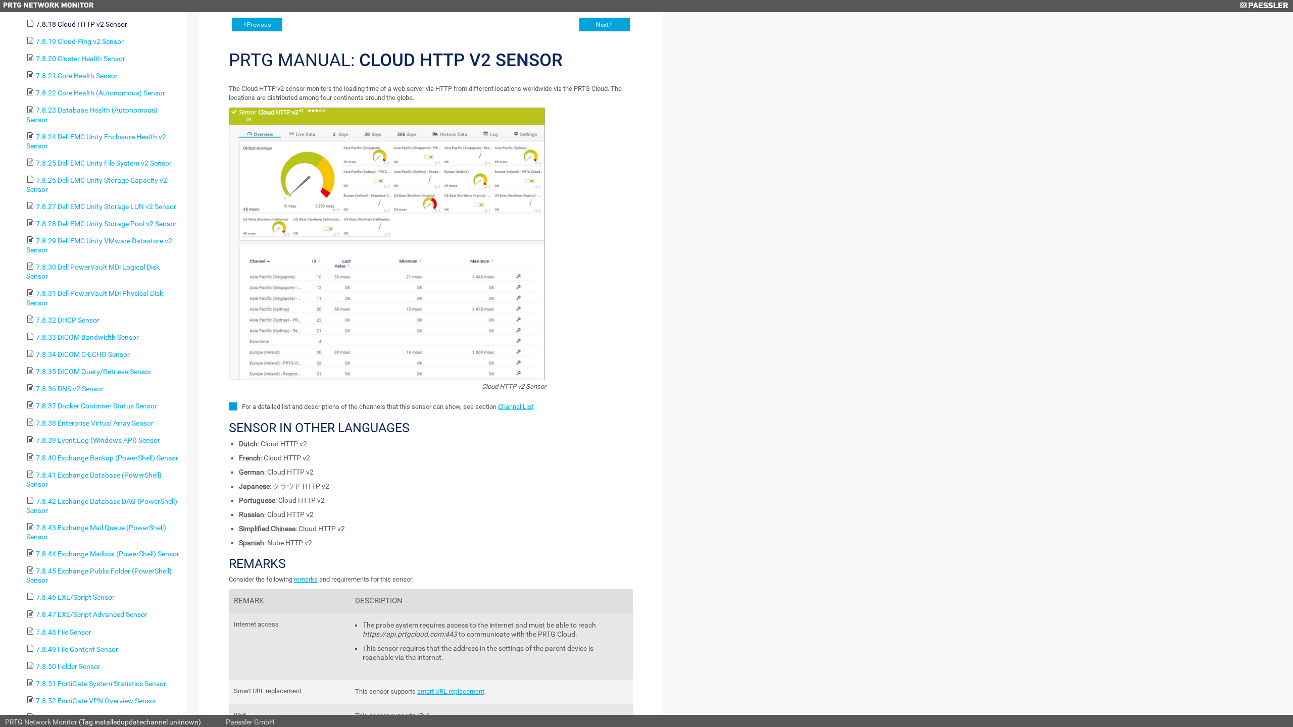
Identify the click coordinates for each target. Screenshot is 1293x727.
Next (602, 24)
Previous (259, 24)
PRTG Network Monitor (41, 722)
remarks (306, 579)
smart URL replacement (450, 691)
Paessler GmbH (250, 722)
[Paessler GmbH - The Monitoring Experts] (1264, 6)
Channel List (515, 406)
